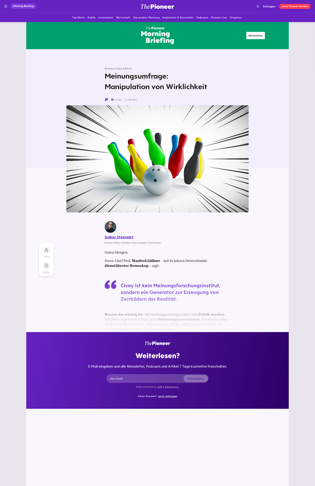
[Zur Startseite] (157, 6)
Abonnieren (255, 35)
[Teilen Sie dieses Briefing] (46, 250)
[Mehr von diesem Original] (157, 35)
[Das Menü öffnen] (5, 6)
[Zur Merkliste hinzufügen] (46, 266)
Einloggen (269, 6)
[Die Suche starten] (257, 6)
